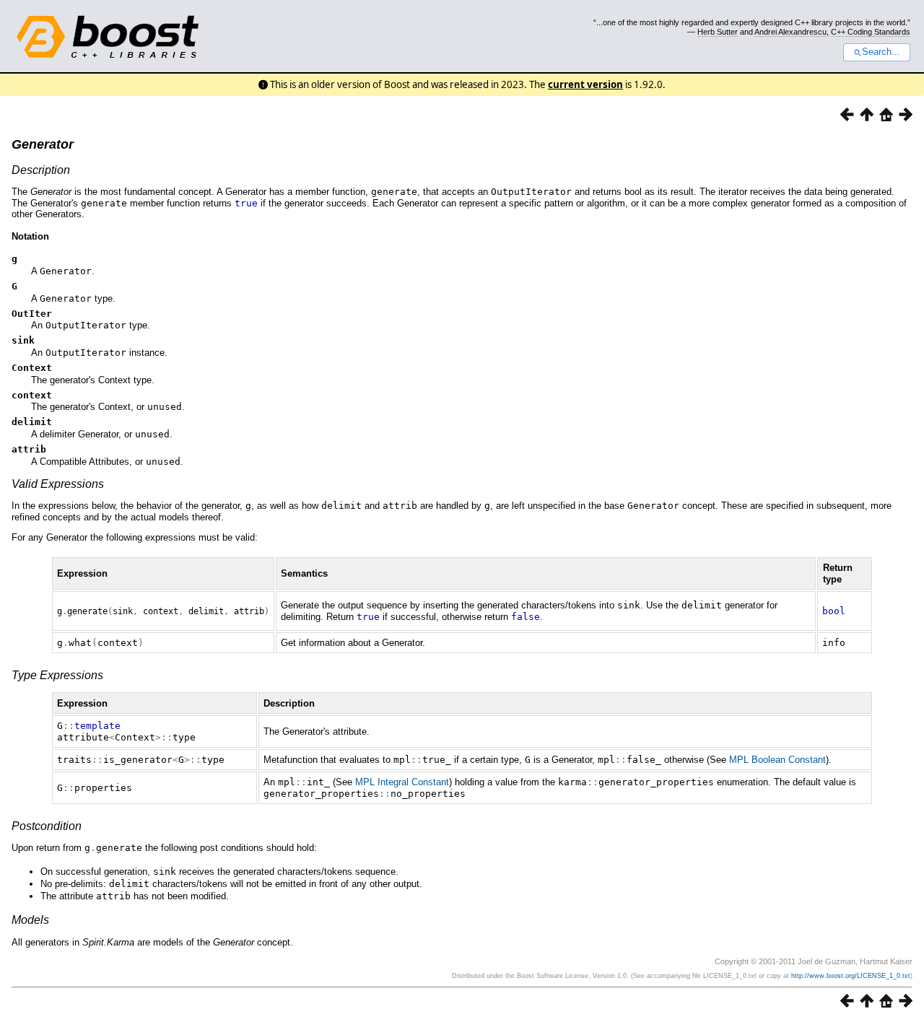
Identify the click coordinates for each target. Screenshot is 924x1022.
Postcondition (47, 826)
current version (585, 84)
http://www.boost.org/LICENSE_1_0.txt (850, 975)
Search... (881, 52)
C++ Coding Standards (870, 31)
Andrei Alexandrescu (790, 31)
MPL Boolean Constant (777, 759)
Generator (43, 144)
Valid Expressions (58, 484)
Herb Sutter (717, 31)
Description (41, 170)
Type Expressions (57, 675)
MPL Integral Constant (402, 782)
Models (30, 920)
